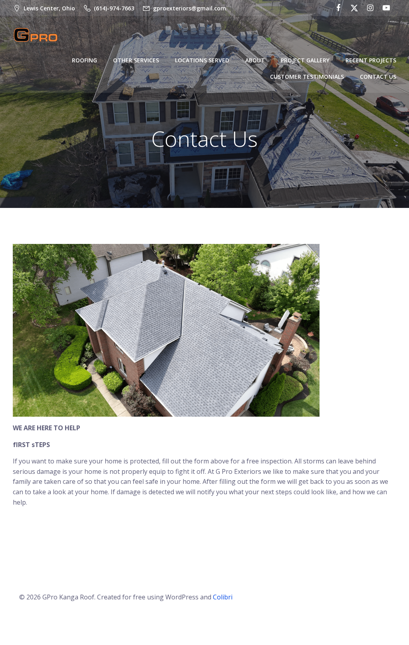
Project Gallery (305, 60)
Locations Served (202, 60)
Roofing (84, 60)
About (255, 60)
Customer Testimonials (307, 76)
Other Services (136, 60)
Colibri (222, 597)
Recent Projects (370, 60)
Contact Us (378, 76)
